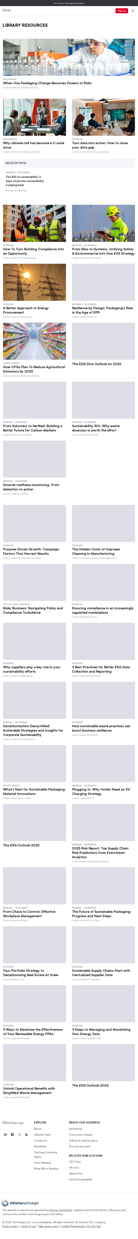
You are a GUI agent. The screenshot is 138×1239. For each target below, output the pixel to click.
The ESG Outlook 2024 (90, 1085)
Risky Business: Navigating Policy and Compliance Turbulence (33, 610)
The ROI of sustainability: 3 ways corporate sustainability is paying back (25, 181)
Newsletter (40, 1146)
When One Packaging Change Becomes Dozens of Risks (47, 83)
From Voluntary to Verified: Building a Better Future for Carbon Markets (32, 428)
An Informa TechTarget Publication (69, 3)
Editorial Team (42, 1134)
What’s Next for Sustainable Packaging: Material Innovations (34, 791)
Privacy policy (10, 1226)
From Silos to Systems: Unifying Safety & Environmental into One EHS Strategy (103, 251)
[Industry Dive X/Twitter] (19, 1134)
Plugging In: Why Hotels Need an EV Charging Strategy (101, 791)
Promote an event (79, 1146)
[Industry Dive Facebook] (12, 1134)
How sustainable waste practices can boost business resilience (101, 728)
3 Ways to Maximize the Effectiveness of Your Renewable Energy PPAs (33, 1031)
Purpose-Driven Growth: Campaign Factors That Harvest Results (31, 551)
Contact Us (40, 1140)
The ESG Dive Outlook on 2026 (96, 364)
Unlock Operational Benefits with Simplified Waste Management (29, 1090)
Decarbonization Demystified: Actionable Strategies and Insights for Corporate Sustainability (33, 730)
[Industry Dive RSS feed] (26, 1134)
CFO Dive (75, 1161)
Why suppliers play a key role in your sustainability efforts (32, 669)
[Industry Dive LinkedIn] (5, 1134)
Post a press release (80, 1134)
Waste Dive (75, 1173)
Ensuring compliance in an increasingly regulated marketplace (103, 610)
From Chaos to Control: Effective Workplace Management (29, 913)
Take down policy (48, 1226)
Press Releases (42, 1162)
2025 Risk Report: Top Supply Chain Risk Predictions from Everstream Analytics (100, 852)
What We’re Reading (46, 1168)
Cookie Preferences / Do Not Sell (81, 1226)
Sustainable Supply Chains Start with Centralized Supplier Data (101, 972)
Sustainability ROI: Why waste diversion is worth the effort (96, 428)
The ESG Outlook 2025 (21, 845)
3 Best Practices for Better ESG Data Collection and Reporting (101, 669)
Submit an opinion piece (83, 1140)
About (37, 1128)
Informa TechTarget (60, 1210)
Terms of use (28, 1226)
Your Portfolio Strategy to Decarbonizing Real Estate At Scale (30, 972)
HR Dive (74, 1167)
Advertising (75, 1128)
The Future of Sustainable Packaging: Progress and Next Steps (101, 913)
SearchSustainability (81, 1179)
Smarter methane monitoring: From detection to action (31, 487)
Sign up (122, 10)
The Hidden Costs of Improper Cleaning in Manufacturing (96, 551)
